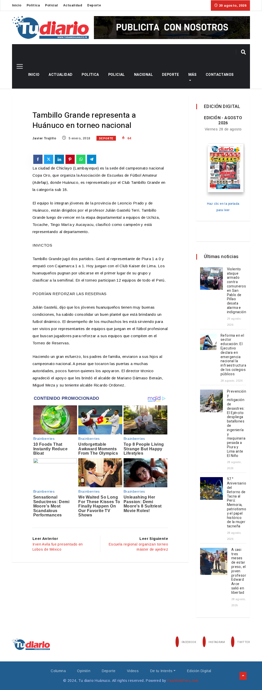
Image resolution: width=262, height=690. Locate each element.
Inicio (16, 5)
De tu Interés (161, 671)
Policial (51, 5)
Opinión (83, 671)
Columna (58, 671)
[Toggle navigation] (18, 66)
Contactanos (220, 74)
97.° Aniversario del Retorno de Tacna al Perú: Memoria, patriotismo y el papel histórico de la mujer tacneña (236, 502)
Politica (33, 5)
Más (192, 74)
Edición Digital (199, 671)
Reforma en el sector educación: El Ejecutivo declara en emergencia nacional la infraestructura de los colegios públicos (233, 355)
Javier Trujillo (44, 138)
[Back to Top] (243, 676)
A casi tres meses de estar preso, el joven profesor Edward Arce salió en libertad (238, 571)
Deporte (94, 5)
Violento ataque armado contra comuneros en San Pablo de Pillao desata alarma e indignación (236, 291)
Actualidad (72, 5)
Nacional (143, 74)
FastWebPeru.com (183, 681)
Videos (133, 671)
